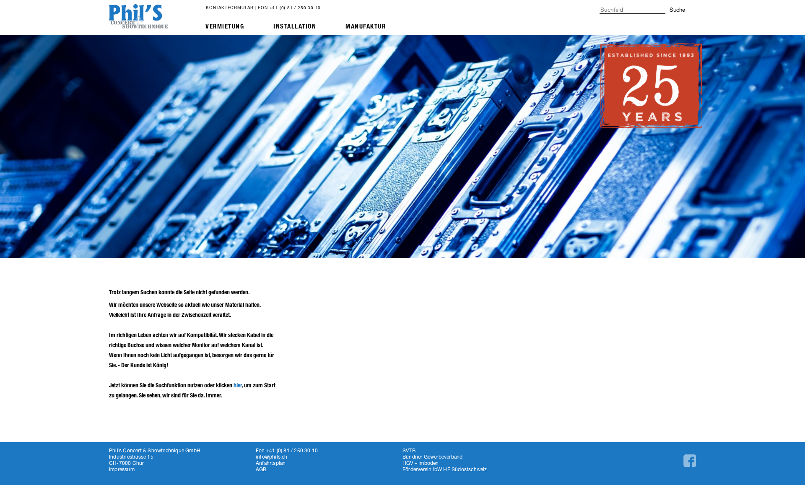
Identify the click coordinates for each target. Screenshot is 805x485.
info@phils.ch (272, 457)
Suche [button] (677, 9)
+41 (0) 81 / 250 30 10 (295, 7)
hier (238, 385)
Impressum (122, 469)
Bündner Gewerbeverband (432, 457)
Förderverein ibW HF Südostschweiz (444, 469)
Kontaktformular (230, 7)
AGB (261, 469)
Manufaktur (365, 26)
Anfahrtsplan (271, 463)
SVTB (408, 450)
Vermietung (224, 26)
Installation (294, 26)
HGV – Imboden (420, 463)
